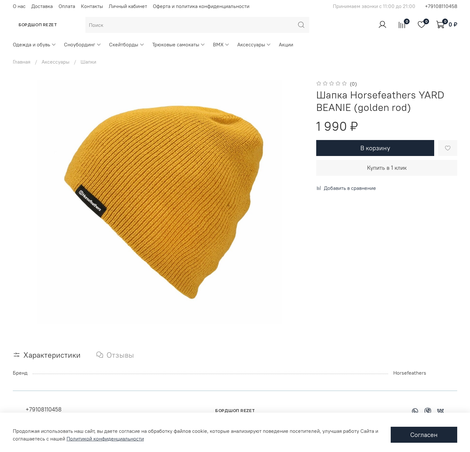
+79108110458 (441, 6)
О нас (19, 6)
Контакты (92, 6)
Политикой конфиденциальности (105, 438)
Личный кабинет (128, 6)
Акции (286, 44)
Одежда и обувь (31, 44)
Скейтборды (123, 44)
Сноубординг (79, 44)
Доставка (42, 6)
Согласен (424, 435)
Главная (21, 61)
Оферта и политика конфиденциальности (201, 6)
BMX (218, 44)
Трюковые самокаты (175, 44)
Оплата (67, 6)
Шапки (88, 61)
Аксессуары (251, 44)
